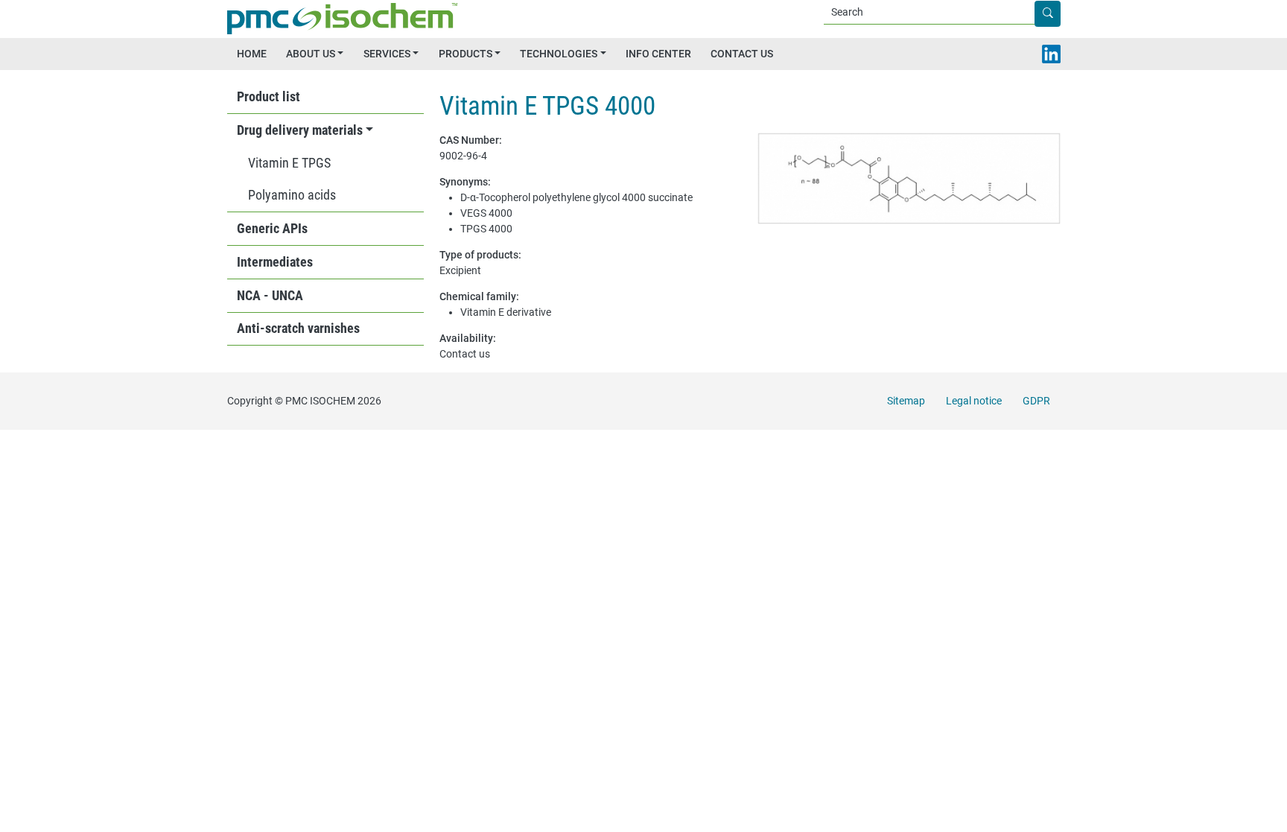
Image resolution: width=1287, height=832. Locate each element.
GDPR (1036, 401)
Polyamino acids (292, 195)
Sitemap (906, 401)
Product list (268, 96)
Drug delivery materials (300, 130)
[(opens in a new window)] (1051, 54)
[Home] (347, 19)
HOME (252, 54)
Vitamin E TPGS (289, 163)
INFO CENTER (658, 54)
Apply (1059, 14)
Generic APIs (272, 228)
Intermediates (275, 262)
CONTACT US (742, 54)
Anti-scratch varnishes (298, 328)
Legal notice (974, 401)
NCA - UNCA (270, 295)
